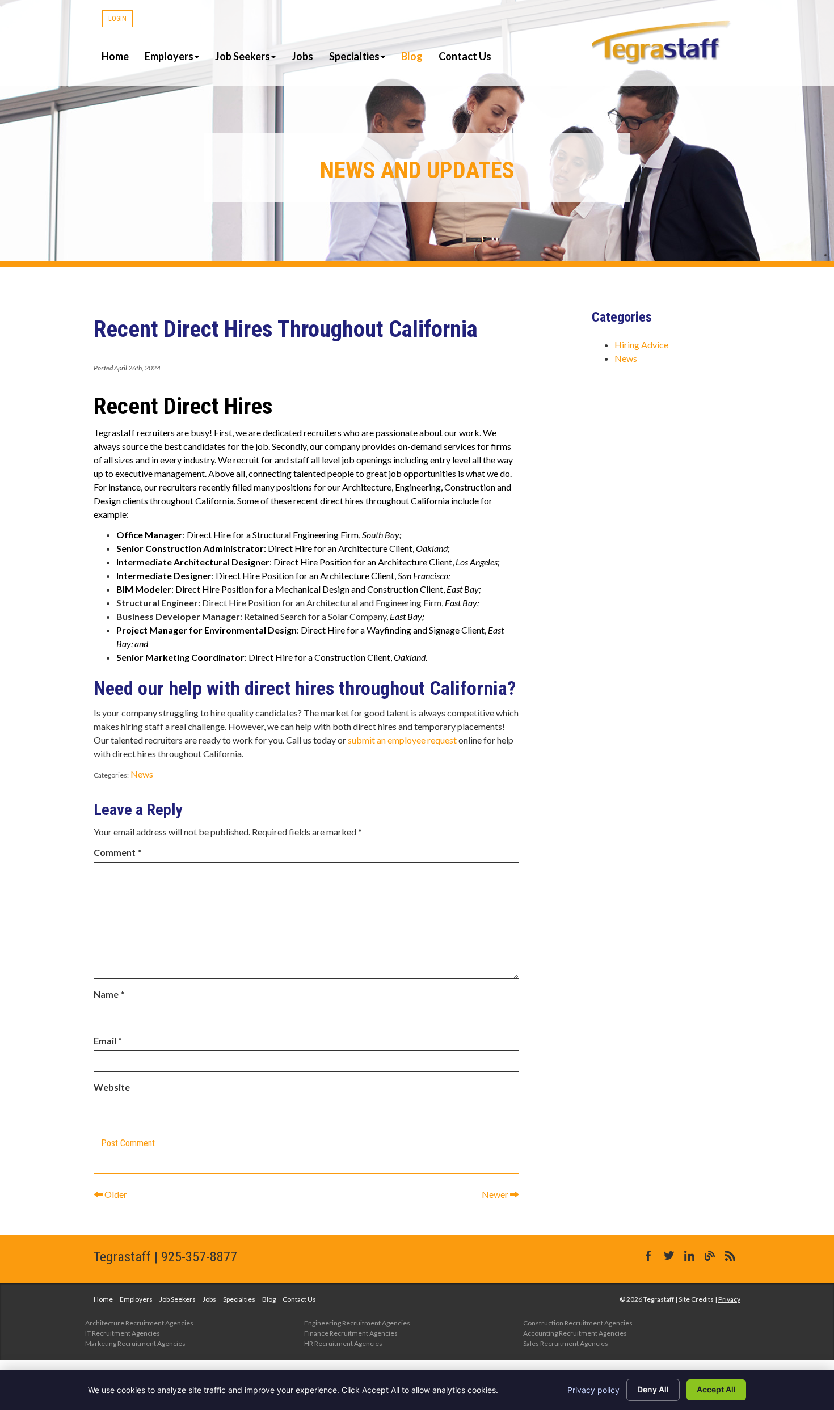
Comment (117, 852)
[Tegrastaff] (662, 42)
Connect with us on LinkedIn (689, 1256)
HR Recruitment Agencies (343, 1343)
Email (108, 1040)
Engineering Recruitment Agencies (357, 1323)
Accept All (716, 1389)
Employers (169, 56)
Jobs (302, 56)
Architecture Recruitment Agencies (139, 1323)
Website (112, 1087)
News (141, 774)
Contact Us (465, 56)
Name (109, 994)
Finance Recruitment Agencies (351, 1333)
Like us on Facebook (648, 1256)
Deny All (653, 1389)
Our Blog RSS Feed (730, 1256)
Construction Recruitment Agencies (578, 1323)
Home (115, 56)
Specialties (354, 56)
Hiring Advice (641, 344)
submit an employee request (402, 739)
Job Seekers (242, 56)
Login (117, 19)
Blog (412, 56)
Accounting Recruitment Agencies (575, 1333)
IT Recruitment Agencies (122, 1333)
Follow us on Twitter (669, 1256)
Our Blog (710, 1256)
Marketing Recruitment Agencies (135, 1343)
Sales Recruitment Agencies (565, 1343)
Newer (496, 1194)
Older (115, 1194)
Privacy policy (593, 1390)
